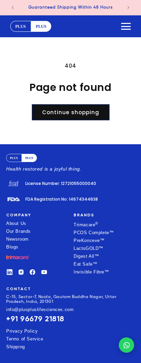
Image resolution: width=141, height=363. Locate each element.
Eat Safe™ (85, 264)
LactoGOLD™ (88, 248)
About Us (16, 223)
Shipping (15, 346)
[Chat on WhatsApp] (126, 345)
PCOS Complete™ (94, 232)
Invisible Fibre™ (91, 271)
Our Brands (18, 231)
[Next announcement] (128, 7)
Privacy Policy (22, 331)
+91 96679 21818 (35, 319)
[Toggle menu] (126, 26)
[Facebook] (32, 272)
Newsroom (17, 239)
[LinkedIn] (9, 272)
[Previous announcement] (12, 7)
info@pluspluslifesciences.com (40, 309)
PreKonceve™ (89, 240)
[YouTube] (44, 272)
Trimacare (86, 224)
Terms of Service (24, 338)
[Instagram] (21, 272)
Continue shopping (70, 112)
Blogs (12, 247)
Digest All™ (86, 256)
